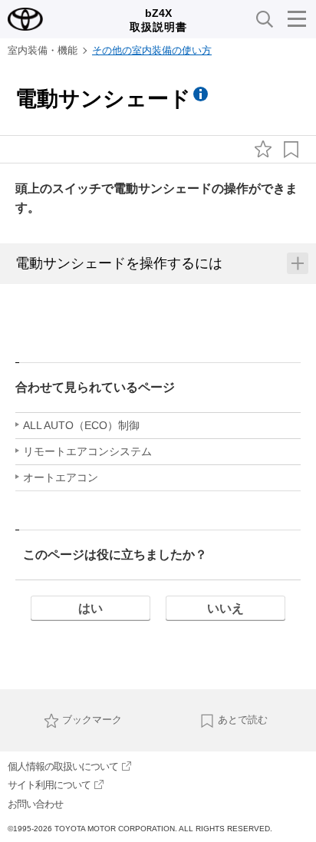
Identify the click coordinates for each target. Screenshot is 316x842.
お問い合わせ (35, 804)
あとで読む (243, 719)
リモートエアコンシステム (87, 451)
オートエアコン (60, 477)
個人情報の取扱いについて (63, 766)
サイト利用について (49, 785)
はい (90, 608)
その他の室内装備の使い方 (152, 50)
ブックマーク (92, 719)
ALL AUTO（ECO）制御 (81, 425)
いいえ (225, 608)
